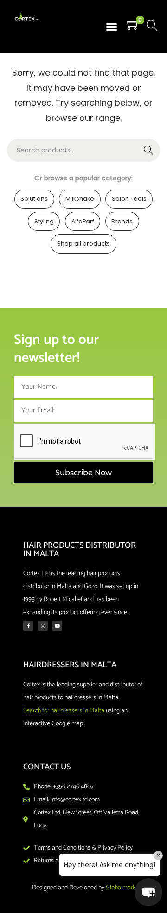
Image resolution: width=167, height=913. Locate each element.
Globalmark (120, 887)
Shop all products (83, 243)
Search (148, 150)
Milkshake (79, 199)
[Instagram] (43, 626)
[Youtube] (57, 626)
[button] (112, 27)
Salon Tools (129, 199)
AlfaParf (82, 221)
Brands (122, 221)
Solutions (34, 199)
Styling (44, 221)
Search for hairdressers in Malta (63, 710)
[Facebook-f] (28, 626)
